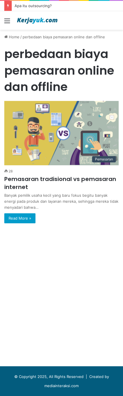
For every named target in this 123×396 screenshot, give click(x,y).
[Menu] (7, 22)
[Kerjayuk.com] (37, 20)
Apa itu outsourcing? (33, 5)
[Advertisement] (61, 296)
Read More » (20, 218)
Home (13, 37)
